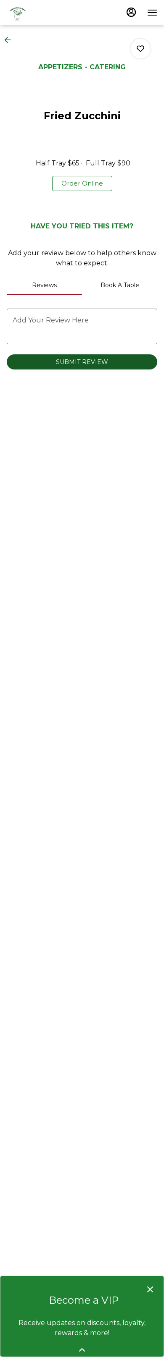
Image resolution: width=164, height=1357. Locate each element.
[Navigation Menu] (152, 12)
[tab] (44, 285)
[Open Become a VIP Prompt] (82, 1350)
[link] (82, 183)
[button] (10, 40)
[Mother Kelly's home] (44, 12)
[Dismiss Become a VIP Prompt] (150, 1289)
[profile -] (131, 12)
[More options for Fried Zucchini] (140, 49)
